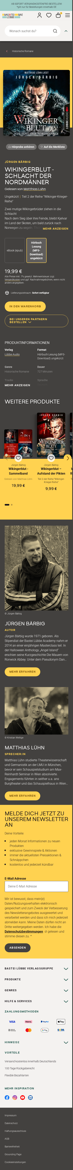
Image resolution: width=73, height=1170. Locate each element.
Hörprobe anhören (23, 146)
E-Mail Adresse (15, 878)
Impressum (11, 1115)
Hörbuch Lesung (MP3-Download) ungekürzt (36, 250)
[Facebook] (7, 1097)
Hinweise (12, 1042)
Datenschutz (11, 1123)
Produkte (13, 979)
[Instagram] (14, 1097)
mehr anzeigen (55, 228)
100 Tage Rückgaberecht (20, 1068)
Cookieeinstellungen (15, 1162)
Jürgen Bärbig (18, 162)
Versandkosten (12, 279)
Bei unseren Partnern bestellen (28, 321)
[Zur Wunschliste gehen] (49, 15)
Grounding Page (13, 1154)
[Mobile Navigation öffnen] (67, 15)
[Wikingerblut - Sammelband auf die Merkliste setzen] (18, 443)
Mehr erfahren (22, 671)
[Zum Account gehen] (39, 15)
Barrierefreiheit (12, 1146)
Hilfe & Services (18, 1001)
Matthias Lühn (35, 189)
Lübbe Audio (12, 354)
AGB (7, 1138)
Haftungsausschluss (15, 1131)
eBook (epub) (15, 250)
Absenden (17, 947)
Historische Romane (22, 51)
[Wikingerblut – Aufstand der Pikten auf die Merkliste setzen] (51, 435)
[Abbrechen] (66, 31)
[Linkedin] (30, 1097)
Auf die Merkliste (53, 147)
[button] (18, 463)
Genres (11, 990)
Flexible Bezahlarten (17, 1075)
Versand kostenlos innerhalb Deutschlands (30, 1061)
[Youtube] (22, 1097)
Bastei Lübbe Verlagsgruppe (29, 968)
